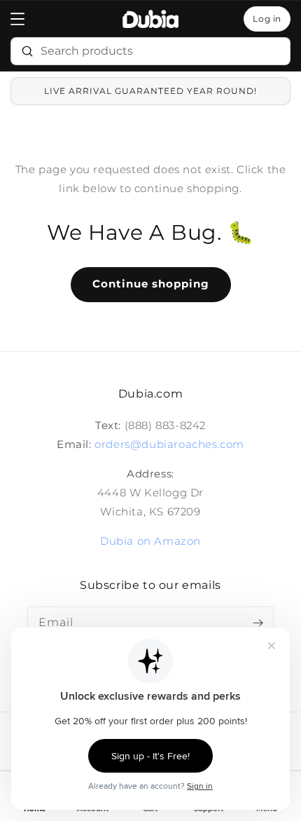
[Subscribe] (257, 622)
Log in (267, 18)
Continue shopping (150, 283)
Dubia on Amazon (150, 541)
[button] (17, 19)
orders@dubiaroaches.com (169, 444)
